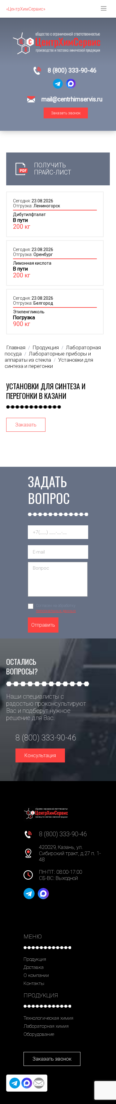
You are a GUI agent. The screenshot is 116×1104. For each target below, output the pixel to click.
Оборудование (39, 1034)
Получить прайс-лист (52, 169)
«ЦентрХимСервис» (25, 9)
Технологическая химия (48, 1018)
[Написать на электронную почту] (38, 1083)
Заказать (26, 425)
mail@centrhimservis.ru (71, 99)
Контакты (34, 983)
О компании (36, 975)
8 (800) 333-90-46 (72, 70)
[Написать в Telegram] (58, 84)
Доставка (34, 967)
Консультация (40, 755)
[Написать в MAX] (71, 84)
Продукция (35, 959)
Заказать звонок (66, 113)
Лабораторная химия (46, 1026)
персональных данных (56, 610)
